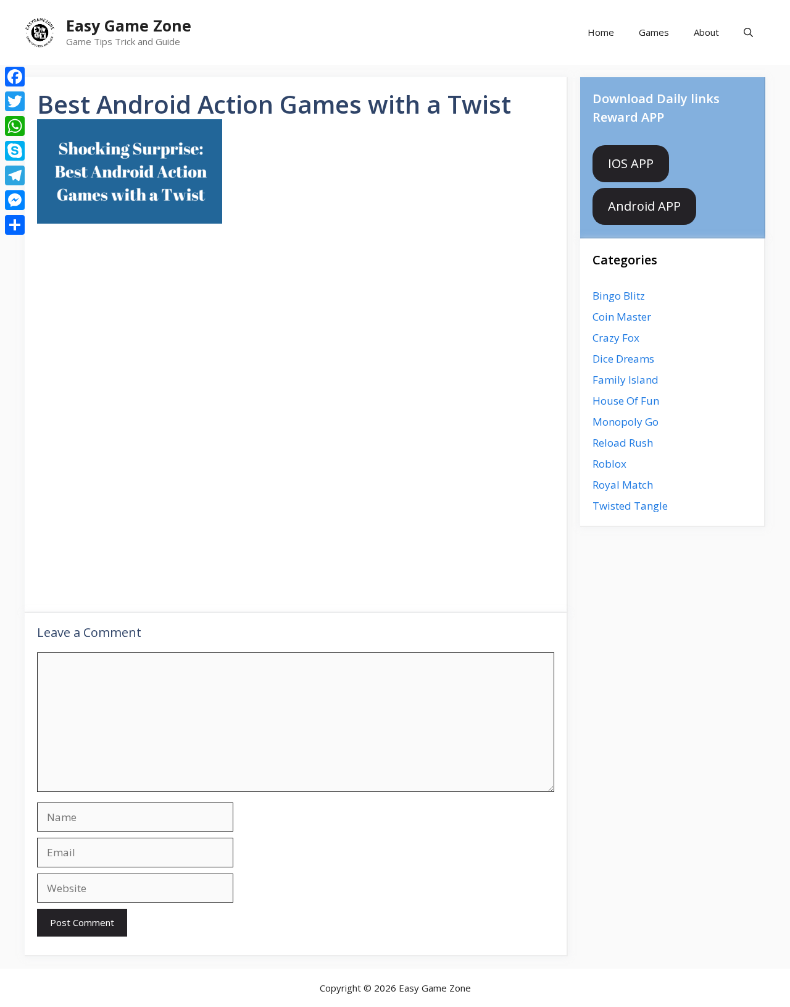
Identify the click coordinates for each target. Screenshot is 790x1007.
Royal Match (622, 485)
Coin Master (621, 317)
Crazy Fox (615, 338)
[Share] (14, 225)
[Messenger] (14, 200)
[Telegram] (14, 175)
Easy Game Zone (128, 25)
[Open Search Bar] (748, 32)
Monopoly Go (625, 422)
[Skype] (14, 150)
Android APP (644, 206)
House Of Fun (625, 401)
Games (654, 32)
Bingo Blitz (618, 296)
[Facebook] (14, 76)
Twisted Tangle (630, 506)
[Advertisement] (295, 329)
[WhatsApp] (14, 126)
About (706, 32)
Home (601, 32)
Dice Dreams (623, 359)
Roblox (609, 464)
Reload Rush (622, 443)
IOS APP (631, 163)
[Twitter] (14, 101)
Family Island (625, 380)
